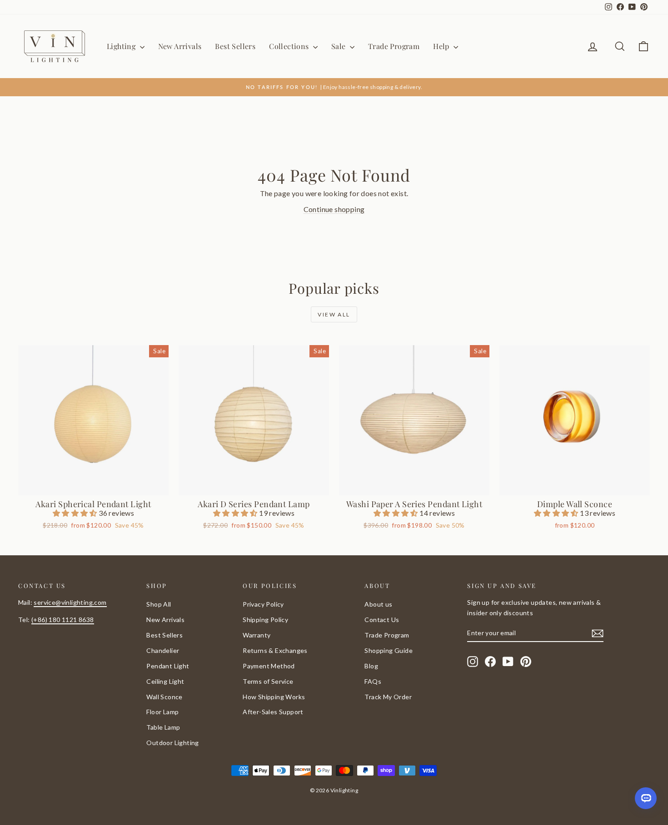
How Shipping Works (274, 697)
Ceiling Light (165, 681)
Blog (371, 666)
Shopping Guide (388, 650)
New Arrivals (180, 46)
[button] (76, 513)
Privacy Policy (263, 604)
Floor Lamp (162, 712)
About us (378, 604)
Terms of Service (268, 681)
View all (334, 314)
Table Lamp (163, 727)
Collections (290, 46)
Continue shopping (334, 209)
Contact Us (381, 619)
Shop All (158, 604)
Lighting (122, 46)
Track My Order (388, 697)
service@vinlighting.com (70, 602)
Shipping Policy (265, 619)
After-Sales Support (273, 712)
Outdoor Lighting (172, 742)
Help (442, 46)
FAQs (372, 681)
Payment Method (269, 666)
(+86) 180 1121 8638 (62, 619)
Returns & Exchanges (275, 650)
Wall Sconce (164, 697)
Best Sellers (235, 46)
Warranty (256, 635)
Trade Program (393, 46)
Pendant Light (167, 666)
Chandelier (162, 650)
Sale (339, 46)
